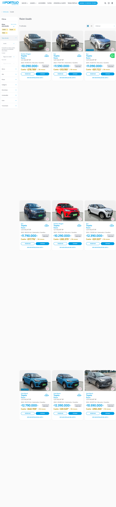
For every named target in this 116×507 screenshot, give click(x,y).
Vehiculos (6, 12)
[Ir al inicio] (10, 3)
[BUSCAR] (105, 3)
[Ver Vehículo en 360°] (46, 55)
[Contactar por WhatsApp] (112, 55)
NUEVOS (24, 3)
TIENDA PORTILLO (72, 3)
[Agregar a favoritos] (47, 49)
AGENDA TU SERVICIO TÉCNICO (88, 3)
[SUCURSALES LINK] (112, 3)
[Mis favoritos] (108, 3)
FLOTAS (49, 3)
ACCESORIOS (41, 3)
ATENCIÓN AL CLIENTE (60, 3)
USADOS (32, 3)
